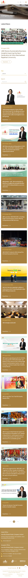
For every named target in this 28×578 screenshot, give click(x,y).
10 (14, 521)
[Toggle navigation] (26, 2)
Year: (2, 71)
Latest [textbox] (4, 73)
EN (20, 2)
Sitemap (20, 575)
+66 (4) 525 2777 (7, 540)
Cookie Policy (8, 575)
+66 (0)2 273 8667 (16, 553)
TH (23, 2)
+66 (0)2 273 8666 (7, 553)
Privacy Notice (20, 574)
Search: (3, 79)
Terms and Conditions (7, 574)
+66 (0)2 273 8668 (7, 556)
